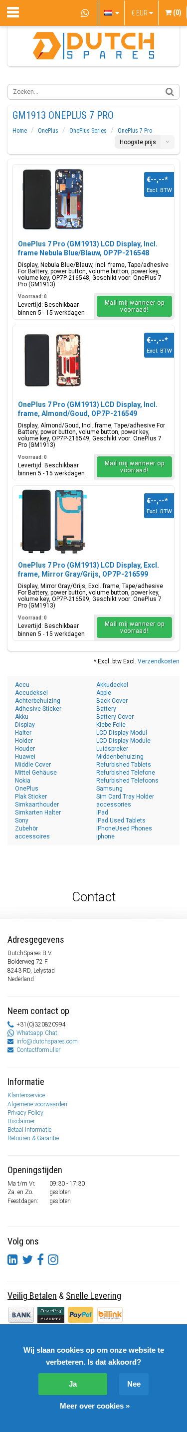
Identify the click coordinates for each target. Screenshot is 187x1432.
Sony (21, 820)
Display (25, 724)
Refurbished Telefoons (127, 780)
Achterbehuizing (37, 700)
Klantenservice (26, 1095)
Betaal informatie (29, 1129)
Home (19, 130)
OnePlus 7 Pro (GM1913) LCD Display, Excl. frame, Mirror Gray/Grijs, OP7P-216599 (88, 569)
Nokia (22, 780)
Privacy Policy (25, 1112)
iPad (102, 812)
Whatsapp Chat (36, 1032)
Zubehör (26, 828)
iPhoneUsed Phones (124, 828)
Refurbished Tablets (123, 764)
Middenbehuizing (120, 756)
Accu (22, 684)
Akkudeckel (112, 684)
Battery (106, 708)
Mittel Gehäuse (36, 772)
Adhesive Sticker (38, 708)
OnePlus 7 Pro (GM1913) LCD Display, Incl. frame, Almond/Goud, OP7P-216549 (88, 409)
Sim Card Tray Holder (125, 796)
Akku (21, 716)
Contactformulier (38, 1049)
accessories (113, 804)
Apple (103, 692)
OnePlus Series (88, 130)
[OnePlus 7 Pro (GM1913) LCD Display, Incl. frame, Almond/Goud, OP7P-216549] (53, 360)
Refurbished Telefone (125, 772)
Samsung (109, 788)
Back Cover (112, 700)
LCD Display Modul (121, 732)
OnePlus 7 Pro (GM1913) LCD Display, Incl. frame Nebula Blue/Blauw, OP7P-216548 (88, 248)
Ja (73, 1384)
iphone (105, 836)
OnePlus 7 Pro (135, 130)
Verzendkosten (159, 661)
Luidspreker (112, 748)
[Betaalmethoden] (51, 1314)
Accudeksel (31, 692)
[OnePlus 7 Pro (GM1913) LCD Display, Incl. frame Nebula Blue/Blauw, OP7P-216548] (53, 199)
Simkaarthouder (37, 804)
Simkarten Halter (38, 812)
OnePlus (48, 130)
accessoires (32, 836)
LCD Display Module (123, 740)
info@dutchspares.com (47, 1041)
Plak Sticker (31, 796)
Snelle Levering (93, 1295)
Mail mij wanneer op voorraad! (135, 306)
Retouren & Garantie (33, 1138)
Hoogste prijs (138, 142)
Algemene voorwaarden (37, 1104)
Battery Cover (115, 716)
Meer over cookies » (95, 1406)
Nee (134, 1384)
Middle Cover (33, 764)
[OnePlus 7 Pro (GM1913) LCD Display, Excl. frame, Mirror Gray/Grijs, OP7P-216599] (53, 521)
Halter (23, 732)
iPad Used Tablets (121, 820)
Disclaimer (21, 1121)
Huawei (25, 756)
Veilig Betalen (32, 1295)
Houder (25, 748)
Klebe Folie (111, 724)
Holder (24, 740)
